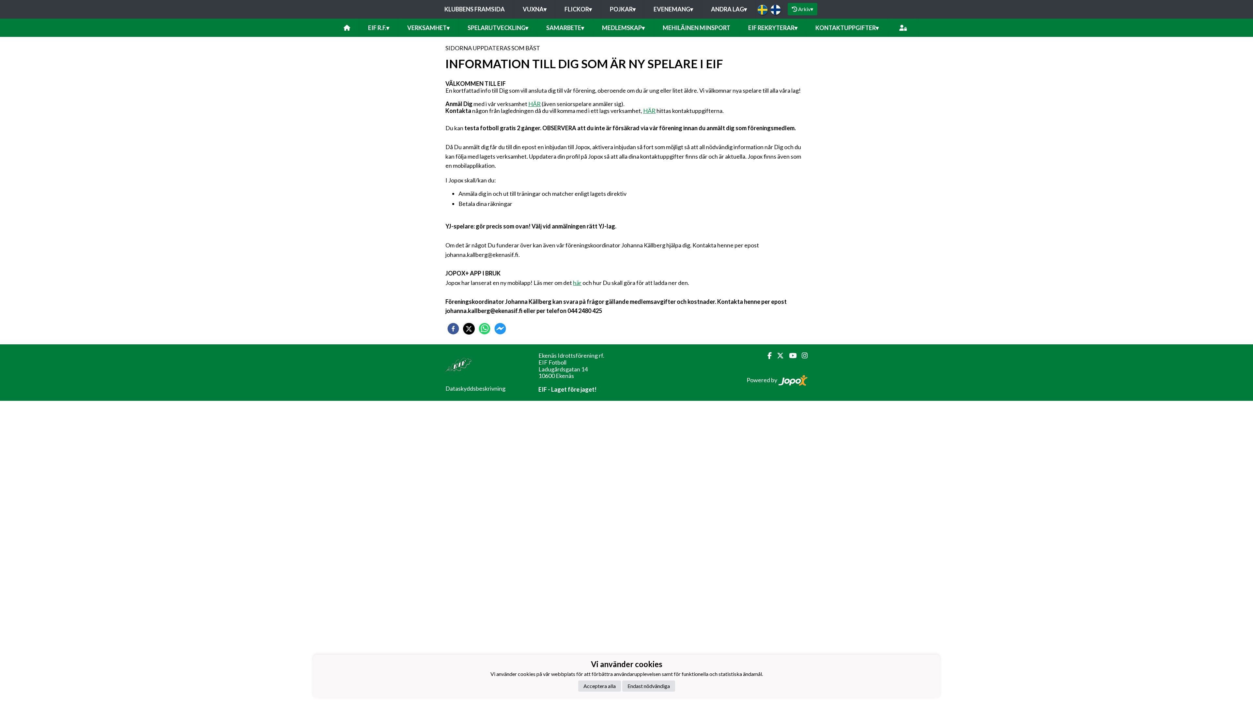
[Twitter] (778, 355)
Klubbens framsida (474, 9)
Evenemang (673, 9)
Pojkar (623, 9)
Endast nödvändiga (648, 686)
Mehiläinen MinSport (696, 27)
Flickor (578, 9)
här (577, 282)
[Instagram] (802, 355)
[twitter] (469, 329)
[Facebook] (767, 355)
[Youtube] (790, 355)
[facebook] (453, 329)
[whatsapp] (484, 329)
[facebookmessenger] (500, 329)
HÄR (534, 103)
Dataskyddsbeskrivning (475, 388)
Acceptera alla (599, 686)
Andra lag (729, 9)
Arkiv (805, 9)
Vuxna (535, 9)
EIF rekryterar (772, 27)
